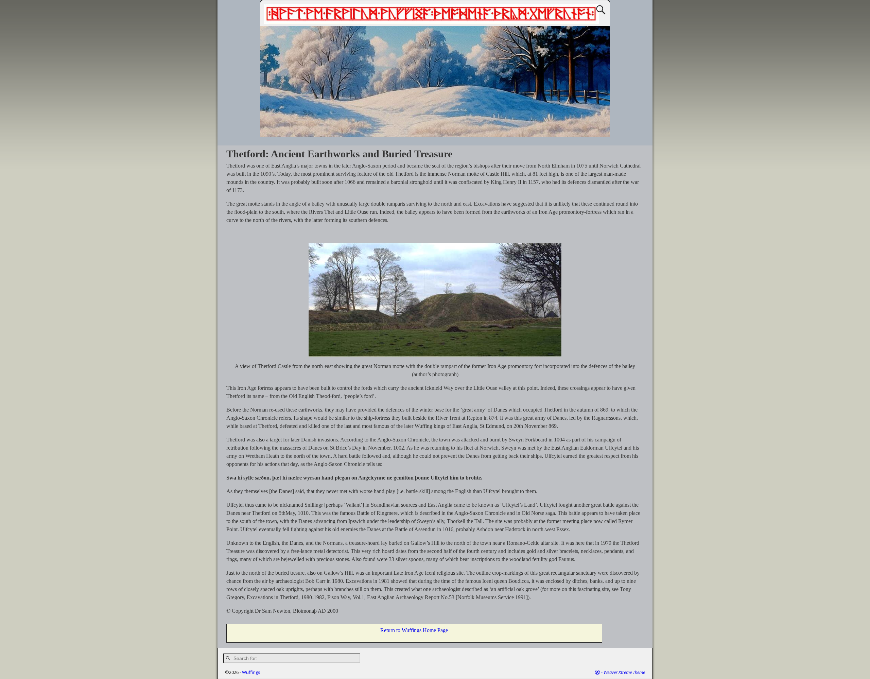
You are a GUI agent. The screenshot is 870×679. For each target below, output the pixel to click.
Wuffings (251, 672)
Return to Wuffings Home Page (414, 630)
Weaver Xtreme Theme (624, 672)
